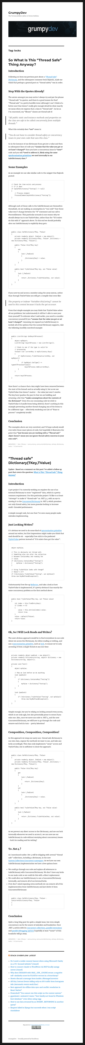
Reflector (34, 585)
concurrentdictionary (44, 444)
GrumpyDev (17, 12)
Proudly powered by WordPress (28, 1039)
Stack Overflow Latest (23, 956)
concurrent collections (36, 928)
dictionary (60, 444)
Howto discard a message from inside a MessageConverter (34, 978)
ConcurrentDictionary (31, 501)
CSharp (23, 444)
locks (10, 446)
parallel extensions (54, 928)
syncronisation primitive (51, 530)
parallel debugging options (23, 931)
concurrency (32, 444)
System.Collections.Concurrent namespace (25, 861)
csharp (54, 444)
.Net (18, 444)
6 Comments (18, 941)
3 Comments (18, 446)
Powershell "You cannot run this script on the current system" (36, 993)
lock (42, 644)
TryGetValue (13, 539)
